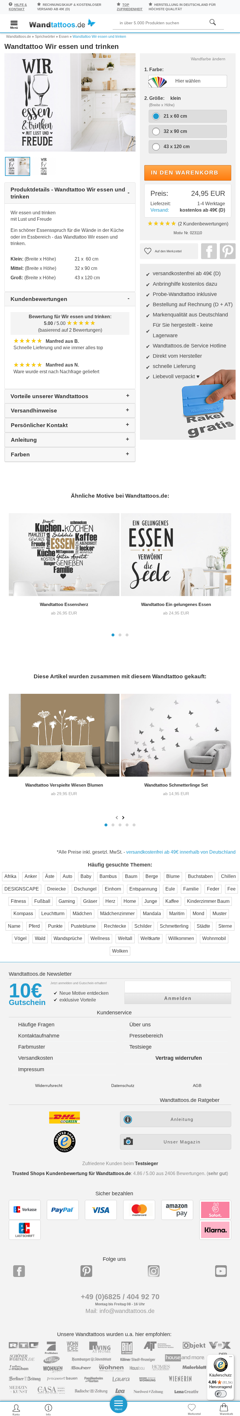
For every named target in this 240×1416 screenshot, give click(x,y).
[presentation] (117, 817)
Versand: (159, 210)
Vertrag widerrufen (178, 1058)
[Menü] (230, 1358)
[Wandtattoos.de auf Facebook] (19, 1271)
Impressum (31, 1069)
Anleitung (182, 1119)
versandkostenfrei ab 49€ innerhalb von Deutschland (181, 852)
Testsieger (146, 1163)
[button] (112, 635)
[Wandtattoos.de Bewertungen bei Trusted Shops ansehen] (65, 1150)
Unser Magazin (182, 1141)
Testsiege (140, 1047)
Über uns (140, 1025)
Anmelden (178, 998)
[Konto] (16, 1409)
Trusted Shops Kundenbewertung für (71, 1173)
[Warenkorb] (224, 1409)
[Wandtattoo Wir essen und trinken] (70, 102)
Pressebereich (146, 1036)
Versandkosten (35, 1058)
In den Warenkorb (185, 172)
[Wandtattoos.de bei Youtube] (221, 1271)
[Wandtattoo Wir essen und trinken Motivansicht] (44, 166)
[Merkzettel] (192, 1409)
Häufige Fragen (36, 1025)
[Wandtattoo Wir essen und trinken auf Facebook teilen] (207, 251)
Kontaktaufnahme (38, 1036)
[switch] (221, 1393)
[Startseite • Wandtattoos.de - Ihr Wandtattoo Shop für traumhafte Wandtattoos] (62, 24)
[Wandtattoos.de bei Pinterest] (86, 1271)
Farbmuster (31, 1047)
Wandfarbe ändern (208, 58)
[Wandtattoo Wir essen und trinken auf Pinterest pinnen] (226, 251)
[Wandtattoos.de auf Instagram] (154, 1271)
